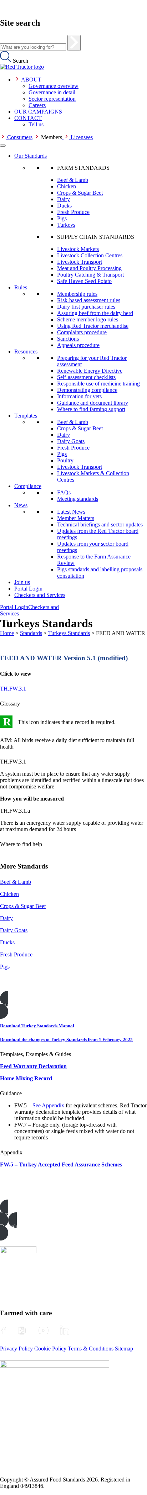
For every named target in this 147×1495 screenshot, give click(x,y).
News (20, 505)
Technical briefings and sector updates (100, 524)
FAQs (64, 492)
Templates (25, 416)
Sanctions (68, 339)
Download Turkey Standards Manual (37, 1025)
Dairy (63, 199)
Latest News (71, 512)
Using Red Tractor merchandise (92, 326)
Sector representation (52, 99)
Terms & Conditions (90, 1349)
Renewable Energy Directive (89, 371)
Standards (31, 633)
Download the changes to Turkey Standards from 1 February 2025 (66, 1039)
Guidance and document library (92, 403)
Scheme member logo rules (87, 319)
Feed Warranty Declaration (33, 1066)
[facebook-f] (3, 1330)
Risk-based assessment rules (88, 300)
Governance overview (53, 86)
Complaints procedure (82, 332)
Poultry (65, 460)
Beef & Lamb (72, 180)
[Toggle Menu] (3, 146)
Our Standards (30, 156)
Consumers (19, 137)
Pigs (62, 218)
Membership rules (77, 294)
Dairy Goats (71, 441)
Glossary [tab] (10, 704)
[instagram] (21, 1330)
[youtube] (44, 1331)
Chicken (66, 186)
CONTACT (28, 118)
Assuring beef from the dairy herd (95, 313)
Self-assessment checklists (86, 377)
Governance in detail (52, 92)
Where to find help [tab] (21, 844)
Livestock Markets (78, 249)
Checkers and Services (39, 595)
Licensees (82, 137)
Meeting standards (77, 499)
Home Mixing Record (26, 1078)
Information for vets (79, 396)
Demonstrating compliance (87, 390)
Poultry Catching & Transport (90, 275)
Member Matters (75, 518)
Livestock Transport (79, 262)
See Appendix (48, 1105)
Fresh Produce (73, 212)
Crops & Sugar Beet (80, 193)
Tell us (36, 124)
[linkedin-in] (65, 1331)
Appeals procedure (78, 345)
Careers (37, 105)
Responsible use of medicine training (98, 384)
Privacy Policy (16, 1349)
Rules (20, 287)
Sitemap (124, 1349)
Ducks (64, 206)
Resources (25, 351)
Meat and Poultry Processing (89, 268)
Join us (22, 582)
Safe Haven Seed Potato (84, 281)
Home (7, 633)
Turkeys (66, 225)
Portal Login (28, 589)
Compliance (27, 486)
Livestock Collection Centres (89, 255)
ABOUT (31, 80)
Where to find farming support (91, 409)
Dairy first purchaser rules (86, 307)
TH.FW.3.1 (13, 689)
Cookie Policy (50, 1349)
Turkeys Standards (69, 633)
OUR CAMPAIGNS (38, 112)
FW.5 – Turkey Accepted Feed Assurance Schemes (61, 1164)
